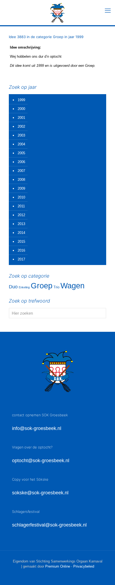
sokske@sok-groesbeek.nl (40, 492)
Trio (56, 287)
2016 (21, 250)
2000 (21, 109)
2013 (21, 224)
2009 (21, 188)
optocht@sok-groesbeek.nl (40, 460)
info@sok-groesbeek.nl (36, 428)
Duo (13, 286)
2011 (21, 206)
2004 (21, 144)
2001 (21, 118)
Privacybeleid (83, 566)
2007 (21, 171)
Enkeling (24, 287)
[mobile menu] (107, 10)
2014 (21, 233)
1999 (21, 100)
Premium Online (57, 566)
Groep (41, 285)
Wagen (72, 285)
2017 (21, 259)
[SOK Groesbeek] (57, 13)
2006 (21, 162)
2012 (21, 215)
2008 (21, 180)
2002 (21, 126)
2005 (21, 153)
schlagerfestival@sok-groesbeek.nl (49, 525)
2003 (21, 135)
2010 (21, 197)
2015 (21, 242)
